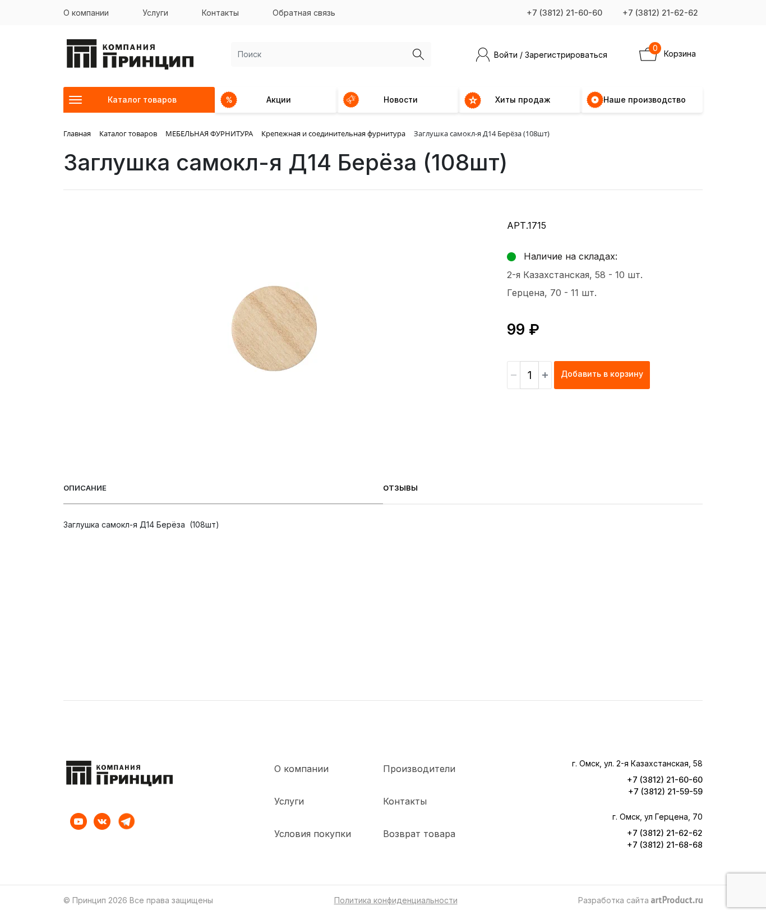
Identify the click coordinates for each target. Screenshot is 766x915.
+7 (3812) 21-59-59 (665, 791)
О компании (86, 12)
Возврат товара (419, 833)
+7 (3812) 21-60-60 (564, 12)
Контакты (220, 12)
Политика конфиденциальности (396, 900)
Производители (419, 768)
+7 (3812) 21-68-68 (665, 844)
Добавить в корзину (602, 373)
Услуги (155, 12)
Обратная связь (304, 12)
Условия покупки (312, 833)
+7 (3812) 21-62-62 (660, 12)
